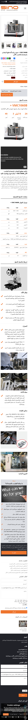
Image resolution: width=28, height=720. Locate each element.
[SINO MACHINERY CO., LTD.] (10, 8)
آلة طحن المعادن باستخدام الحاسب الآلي (18, 568)
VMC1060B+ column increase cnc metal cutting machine (8, 63)
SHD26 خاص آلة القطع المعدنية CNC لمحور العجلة (23, 630)
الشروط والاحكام (8, 608)
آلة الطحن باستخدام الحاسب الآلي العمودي (18, 566)
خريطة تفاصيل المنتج (7, 94)
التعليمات (25, 642)
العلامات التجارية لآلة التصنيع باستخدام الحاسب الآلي (16, 572)
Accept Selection (13, 714)
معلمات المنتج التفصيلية (15, 91)
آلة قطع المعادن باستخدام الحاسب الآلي (19, 570)
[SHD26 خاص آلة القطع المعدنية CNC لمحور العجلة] (23, 624)
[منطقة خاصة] (13, 78)
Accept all (6, 714)
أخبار (3, 640)
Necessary (22, 716)
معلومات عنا (17, 640)
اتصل (22, 642)
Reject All (22, 714)
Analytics (16, 716)
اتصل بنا (14, 552)
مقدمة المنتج (5, 91)
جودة (5, 640)
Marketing (4, 716)
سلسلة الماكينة (12, 640)
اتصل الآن (15, 81)
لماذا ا (7, 640)
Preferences (9, 716)
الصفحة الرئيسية (23, 640)
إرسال (14, 612)
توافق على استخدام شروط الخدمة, (15, 608)
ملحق (24, 604)
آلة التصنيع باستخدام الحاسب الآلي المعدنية (18, 564)
